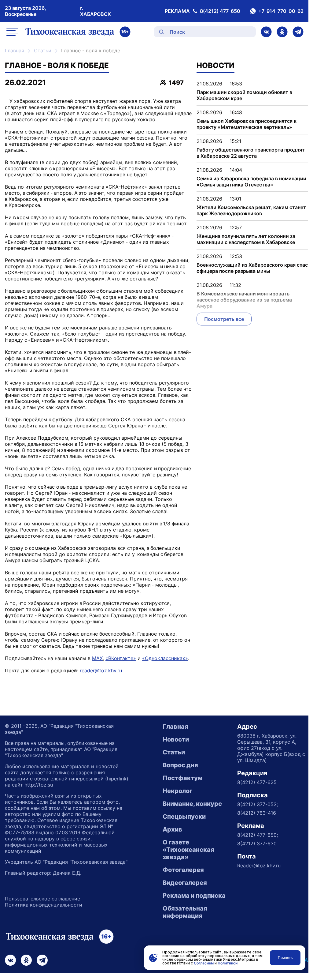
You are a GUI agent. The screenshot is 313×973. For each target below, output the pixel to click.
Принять (285, 957)
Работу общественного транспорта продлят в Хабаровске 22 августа (251, 153)
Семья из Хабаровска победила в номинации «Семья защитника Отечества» (251, 181)
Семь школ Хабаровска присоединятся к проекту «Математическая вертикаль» (246, 124)
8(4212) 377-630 (257, 843)
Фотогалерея (183, 869)
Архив (172, 829)
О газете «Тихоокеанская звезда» (188, 850)
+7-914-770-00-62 (281, 11)
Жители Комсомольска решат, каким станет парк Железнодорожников (251, 210)
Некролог (177, 791)
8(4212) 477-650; (257, 835)
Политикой (228, 963)
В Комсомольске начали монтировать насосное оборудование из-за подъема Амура (244, 300)
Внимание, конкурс (192, 803)
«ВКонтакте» (120, 658)
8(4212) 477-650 (220, 11)
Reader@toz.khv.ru (259, 865)
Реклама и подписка (194, 895)
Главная (14, 50)
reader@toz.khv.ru (101, 670)
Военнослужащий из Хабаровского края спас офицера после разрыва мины (252, 268)
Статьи (42, 50)
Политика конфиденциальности (43, 905)
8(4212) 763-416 (256, 813)
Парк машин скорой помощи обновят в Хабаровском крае (244, 95)
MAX (97, 658)
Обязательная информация (185, 912)
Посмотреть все (224, 319)
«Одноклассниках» (165, 658)
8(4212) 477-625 (257, 782)
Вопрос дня (180, 765)
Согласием (204, 963)
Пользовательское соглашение (42, 899)
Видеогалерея (185, 882)
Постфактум (182, 778)
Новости (176, 739)
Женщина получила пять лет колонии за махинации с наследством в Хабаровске (246, 239)
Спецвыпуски (184, 816)
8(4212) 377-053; (257, 804)
